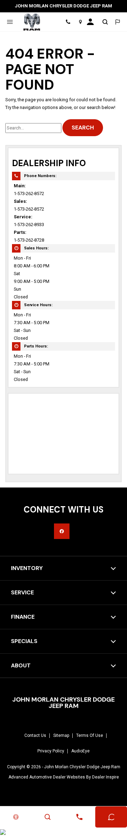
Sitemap (61, 735)
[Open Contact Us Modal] (79, 817)
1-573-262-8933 (29, 224)
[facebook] (61, 531)
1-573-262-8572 (29, 193)
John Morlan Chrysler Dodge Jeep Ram (82, 766)
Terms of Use (89, 735)
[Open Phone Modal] (68, 21)
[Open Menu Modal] (10, 21)
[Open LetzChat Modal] (117, 21)
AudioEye (80, 751)
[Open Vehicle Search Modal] (105, 21)
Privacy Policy (50, 751)
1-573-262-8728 (29, 240)
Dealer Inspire (105, 777)
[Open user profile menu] (92, 22)
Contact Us (35, 735)
